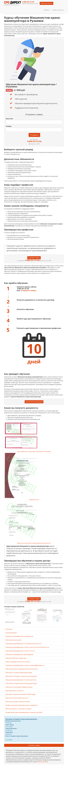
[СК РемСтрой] (26, 616)
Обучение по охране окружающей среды (18, 672)
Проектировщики (11, 633)
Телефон (9, 126)
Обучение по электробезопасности (16, 698)
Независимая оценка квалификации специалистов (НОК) (23, 712)
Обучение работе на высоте (14, 691)
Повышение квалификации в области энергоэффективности (24, 665)
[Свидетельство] (34, 475)
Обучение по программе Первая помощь (19, 687)
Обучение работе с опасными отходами (18, 709)
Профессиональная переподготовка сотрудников (21, 705)
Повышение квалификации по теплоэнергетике (20, 680)
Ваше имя (9, 119)
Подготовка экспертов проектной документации (21, 683)
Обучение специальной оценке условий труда (20, 694)
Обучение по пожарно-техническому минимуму (21, 676)
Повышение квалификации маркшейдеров (19, 654)
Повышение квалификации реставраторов (19, 636)
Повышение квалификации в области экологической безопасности (27, 647)
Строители (8, 629)
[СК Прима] (57, 616)
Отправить (34, 135)
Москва (46, 10)
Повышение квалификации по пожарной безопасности (23, 643)
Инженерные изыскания (13, 640)
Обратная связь (43, 762)
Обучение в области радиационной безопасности (21, 669)
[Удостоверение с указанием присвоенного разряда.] (34, 436)
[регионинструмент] (10, 615)
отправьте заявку (28, 290)
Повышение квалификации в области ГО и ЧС (20, 651)
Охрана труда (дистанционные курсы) (17, 662)
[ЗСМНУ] (41, 616)
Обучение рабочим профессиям (16, 658)
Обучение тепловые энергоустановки (17, 701)
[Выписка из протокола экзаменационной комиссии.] (34, 521)
